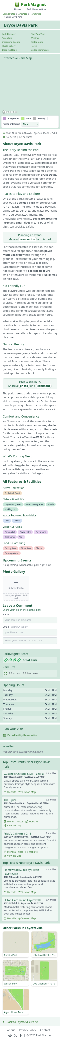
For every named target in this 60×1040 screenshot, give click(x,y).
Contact (45, 1030)
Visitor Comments (39, 49)
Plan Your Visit (38, 33)
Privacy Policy (27, 1030)
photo (24, 386)
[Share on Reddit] (10, 1035)
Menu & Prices (15, 821)
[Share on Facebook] (20, 1035)
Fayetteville (35, 13)
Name (6, 614)
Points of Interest (11, 124)
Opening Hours (9, 49)
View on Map (29, 792)
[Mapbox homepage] (9, 112)
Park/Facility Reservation (22, 735)
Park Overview (9, 33)
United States (9, 13)
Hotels (34, 45)
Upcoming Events (11, 41)
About (11, 1030)
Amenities (7, 37)
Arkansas (22, 13)
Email (15, 626)
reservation (27, 239)
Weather (35, 37)
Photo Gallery (9, 45)
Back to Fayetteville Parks (22, 1022)
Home (17, 9)
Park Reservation (36, 9)
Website (11, 792)
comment (43, 386)
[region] (30, 88)
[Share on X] (15, 1035)
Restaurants (37, 41)
